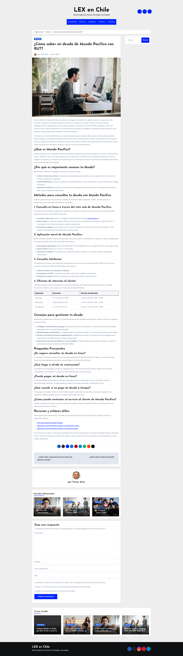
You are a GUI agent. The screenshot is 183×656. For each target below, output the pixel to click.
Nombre (37, 562)
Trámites (101, 22)
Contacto (111, 22)
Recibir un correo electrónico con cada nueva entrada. (55, 591)
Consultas (92, 22)
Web (35, 576)
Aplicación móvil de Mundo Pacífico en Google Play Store (58, 426)
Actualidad (72, 22)
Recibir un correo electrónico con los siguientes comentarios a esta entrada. (63, 587)
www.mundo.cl (92, 218)
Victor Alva (44, 54)
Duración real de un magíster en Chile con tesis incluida (106, 508)
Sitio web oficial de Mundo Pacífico (50, 423)
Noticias (82, 22)
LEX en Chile (91, 10)
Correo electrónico (41, 569)
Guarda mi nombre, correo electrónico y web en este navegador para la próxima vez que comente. (71, 582)
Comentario (39, 533)
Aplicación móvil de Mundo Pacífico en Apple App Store (57, 428)
